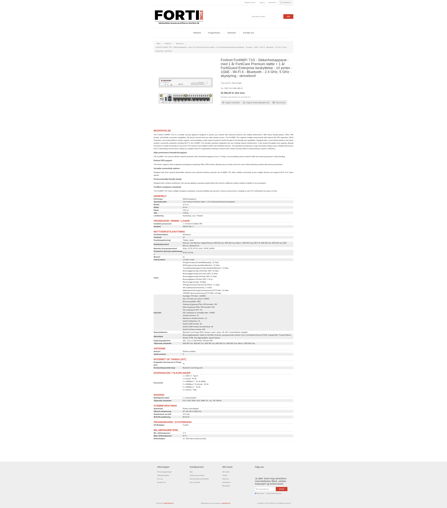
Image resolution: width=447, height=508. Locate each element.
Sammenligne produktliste (199, 479)
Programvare (214, 33)
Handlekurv (226, 482)
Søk (288, 16)
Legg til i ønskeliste (232, 102)
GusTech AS (226, 503)
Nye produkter (195, 482)
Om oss (160, 479)
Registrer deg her (250, 2)
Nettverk (197, 33)
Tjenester (231, 33)
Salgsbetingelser (163, 475)
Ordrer (224, 475)
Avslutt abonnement (274, 493)
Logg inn (262, 2)
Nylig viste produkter (197, 475)
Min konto (226, 472)
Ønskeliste (226, 486)
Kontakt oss (248, 33)
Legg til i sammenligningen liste (257, 102)
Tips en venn (280, 102)
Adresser (225, 479)
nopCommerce (169, 503)
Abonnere (260, 493)
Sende (281, 489)
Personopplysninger (164, 472)
